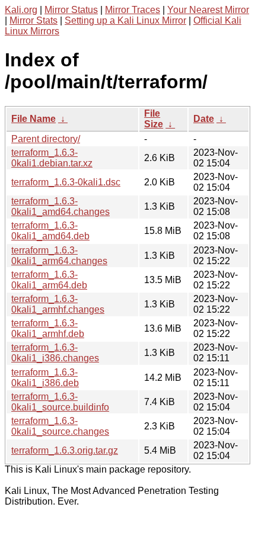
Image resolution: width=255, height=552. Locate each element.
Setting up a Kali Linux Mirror (125, 20)
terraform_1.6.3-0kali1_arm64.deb (49, 279)
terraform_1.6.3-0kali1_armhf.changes (57, 304)
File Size (153, 118)
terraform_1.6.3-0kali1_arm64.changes (59, 255)
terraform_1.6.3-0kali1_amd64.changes (60, 206)
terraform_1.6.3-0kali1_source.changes (60, 426)
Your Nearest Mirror (208, 10)
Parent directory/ (45, 139)
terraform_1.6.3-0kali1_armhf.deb (47, 328)
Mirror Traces (132, 10)
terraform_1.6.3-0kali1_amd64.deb (50, 230)
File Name (33, 119)
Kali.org (21, 10)
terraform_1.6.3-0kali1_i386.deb (45, 377)
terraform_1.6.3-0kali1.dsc (65, 182)
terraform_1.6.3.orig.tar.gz (64, 450)
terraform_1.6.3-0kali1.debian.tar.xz (52, 157)
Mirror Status (71, 10)
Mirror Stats (33, 20)
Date (203, 119)
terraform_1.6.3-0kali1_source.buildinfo (60, 401)
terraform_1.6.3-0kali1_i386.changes (55, 352)
